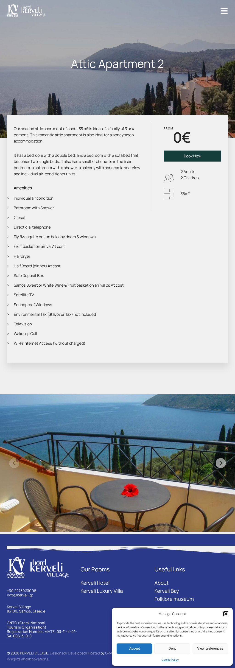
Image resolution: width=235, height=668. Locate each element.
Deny (172, 648)
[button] (226, 614)
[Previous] (14, 463)
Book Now (192, 156)
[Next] (221, 463)
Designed (58, 653)
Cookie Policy (170, 660)
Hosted (94, 653)
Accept (134, 648)
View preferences (210, 648)
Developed (77, 653)
